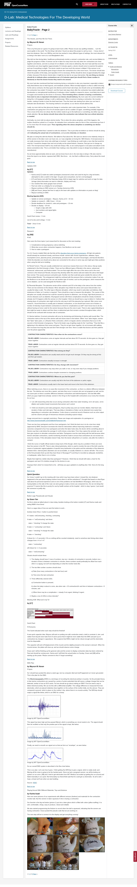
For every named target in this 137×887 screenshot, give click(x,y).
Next (34, 35)
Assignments (9, 38)
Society (112, 75)
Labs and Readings (11, 35)
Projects (8, 42)
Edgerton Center (113, 42)
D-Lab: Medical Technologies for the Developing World (47, 17)
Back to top (31, 162)
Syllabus (8, 27)
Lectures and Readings (13, 31)
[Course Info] (132, 25)
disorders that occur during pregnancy (73, 253)
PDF (34, 783)
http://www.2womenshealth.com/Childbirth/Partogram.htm (46, 420)
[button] (116, 91)
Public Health (115, 72)
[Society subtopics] (109, 75)
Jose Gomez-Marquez (114, 34)
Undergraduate (112, 58)
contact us (127, 4)
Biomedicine (115, 69)
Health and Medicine (116, 66)
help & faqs (115, 4)
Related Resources (11, 46)
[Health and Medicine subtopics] (109, 66)
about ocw (104, 4)
